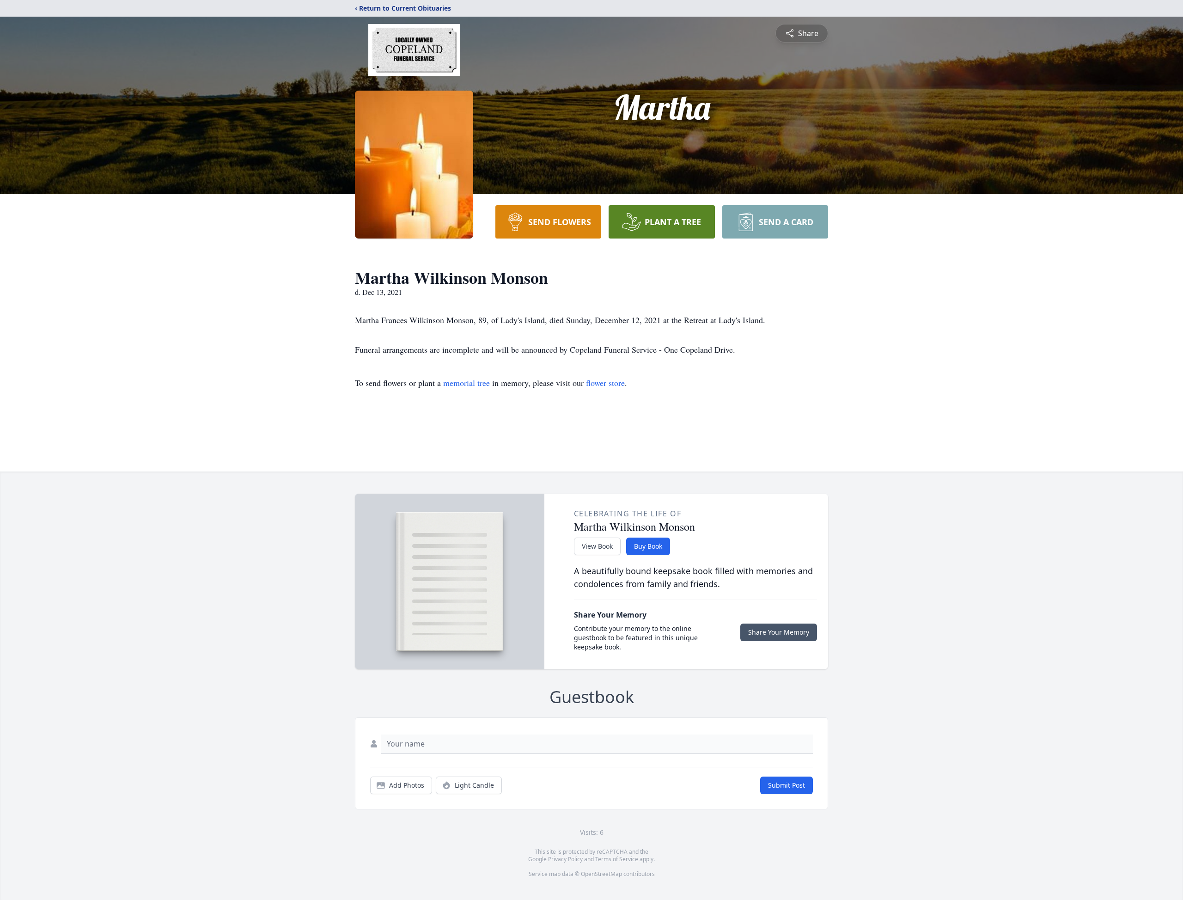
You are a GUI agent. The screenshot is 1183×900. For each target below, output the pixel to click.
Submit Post (786, 785)
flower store (605, 382)
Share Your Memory (778, 632)
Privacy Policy (565, 859)
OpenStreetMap (601, 874)
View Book (597, 546)
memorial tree (466, 382)
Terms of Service (616, 859)
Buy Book (648, 546)
